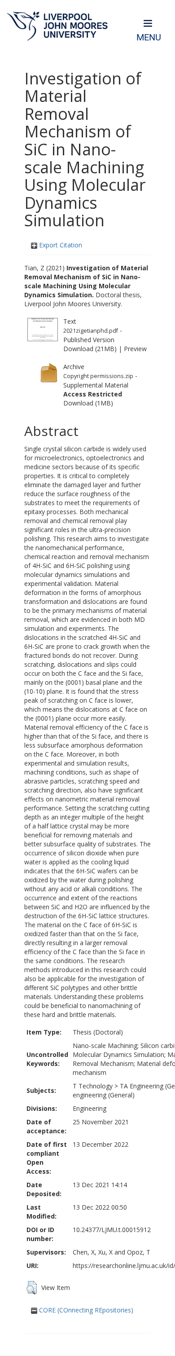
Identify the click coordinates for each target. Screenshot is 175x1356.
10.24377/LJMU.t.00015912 (112, 1229)
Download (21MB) (90, 348)
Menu (148, 37)
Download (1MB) (88, 403)
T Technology (93, 1086)
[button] (31, 1287)
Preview (135, 348)
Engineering (89, 1108)
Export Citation (59, 245)
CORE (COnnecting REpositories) (85, 1310)
